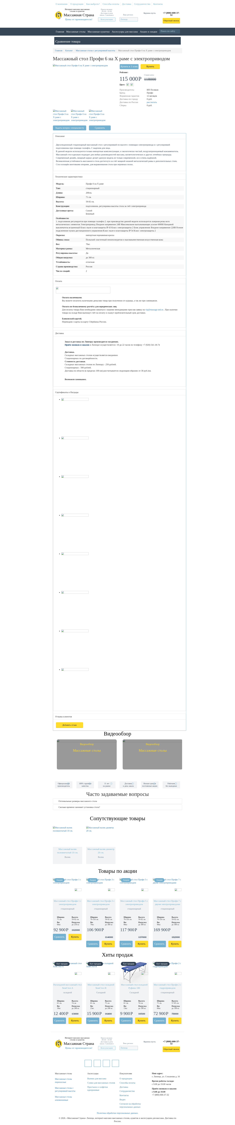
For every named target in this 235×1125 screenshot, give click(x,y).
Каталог (69, 50)
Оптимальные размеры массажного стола (77, 801)
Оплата (58, 281)
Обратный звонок (171, 21)
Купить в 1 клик (129, 66)
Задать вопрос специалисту (69, 127)
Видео (122, 1099)
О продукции (76, 4)
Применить (179, 31)
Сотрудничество (142, 4)
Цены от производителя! (78, 19)
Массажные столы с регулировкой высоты (95, 50)
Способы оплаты (111, 4)
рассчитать (152, 102)
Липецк (124, 19)
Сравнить (100, 127)
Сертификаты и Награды (66, 392)
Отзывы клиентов (63, 716)
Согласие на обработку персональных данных (130, 1105)
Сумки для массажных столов (101, 1083)
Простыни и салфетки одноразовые (97, 1088)
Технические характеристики (69, 177)
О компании (61, 4)
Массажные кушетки (99, 31)
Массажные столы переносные (63, 1080)
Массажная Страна (79, 15)
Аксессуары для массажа (125, 31)
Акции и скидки (148, 31)
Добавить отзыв (69, 725)
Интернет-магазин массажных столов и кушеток (77, 10)
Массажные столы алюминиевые (63, 1098)
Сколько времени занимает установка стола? (79, 807)
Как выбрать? (93, 4)
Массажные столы (75, 31)
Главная (60, 31)
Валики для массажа (96, 1078)
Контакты (158, 4)
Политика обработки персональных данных (117, 1113)
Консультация (107, 19)
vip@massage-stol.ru (154, 309)
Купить (150, 66)
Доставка (126, 4)
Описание (60, 136)
